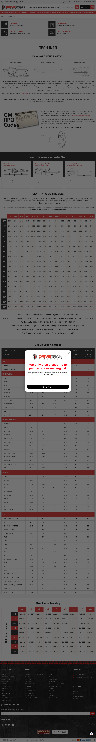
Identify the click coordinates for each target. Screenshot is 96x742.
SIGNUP (48, 386)
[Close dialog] (68, 353)
